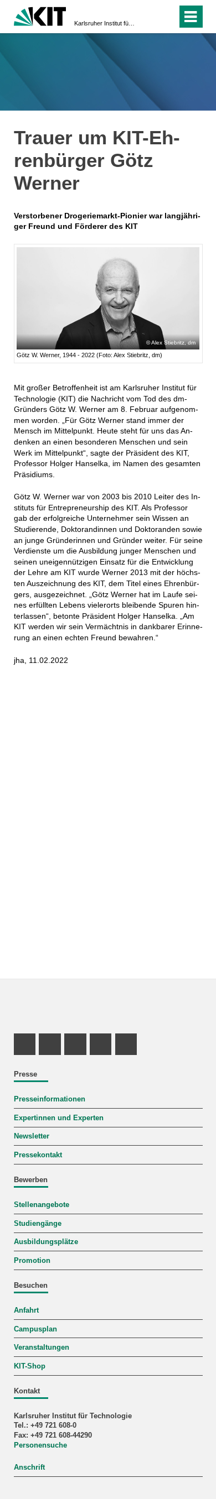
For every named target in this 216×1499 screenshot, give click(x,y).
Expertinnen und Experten (59, 1118)
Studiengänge (37, 1224)
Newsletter (31, 1136)
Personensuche (40, 1445)
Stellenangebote (41, 1205)
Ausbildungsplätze (46, 1242)
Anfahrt (26, 1310)
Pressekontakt (38, 1155)
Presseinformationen (49, 1099)
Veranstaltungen (41, 1347)
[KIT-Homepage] (40, 15)
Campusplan (35, 1329)
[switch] (166, 17)
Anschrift (29, 1467)
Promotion (32, 1261)
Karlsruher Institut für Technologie (104, 23)
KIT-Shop (29, 1366)
